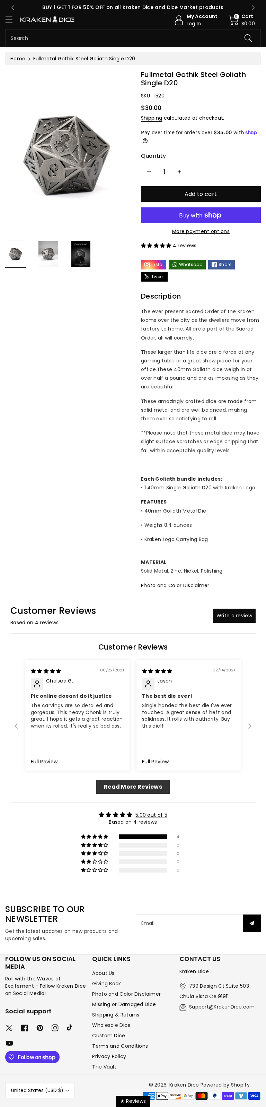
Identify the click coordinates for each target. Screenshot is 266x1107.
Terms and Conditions (120, 1045)
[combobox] (133, 38)
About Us (103, 973)
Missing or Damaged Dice (124, 1004)
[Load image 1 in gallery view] (15, 253)
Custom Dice (108, 1035)
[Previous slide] (12, 7)
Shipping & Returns (115, 1014)
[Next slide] (253, 7)
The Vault (104, 1066)
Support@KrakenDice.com (222, 1006)
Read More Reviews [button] (133, 787)
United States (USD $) (37, 1090)
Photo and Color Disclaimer (175, 585)
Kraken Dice (184, 1084)
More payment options (201, 231)
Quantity (153, 156)
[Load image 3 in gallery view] (81, 253)
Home (17, 58)
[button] (12, 19)
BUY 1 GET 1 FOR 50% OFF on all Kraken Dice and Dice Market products (132, 7)
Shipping (151, 117)
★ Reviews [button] (133, 1101)
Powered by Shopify (225, 1084)
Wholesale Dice (111, 1025)
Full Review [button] (44, 761)
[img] (46, 671)
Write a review (234, 615)
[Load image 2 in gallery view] (48, 253)
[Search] (248, 38)
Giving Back (106, 983)
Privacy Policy (109, 1056)
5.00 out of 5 (151, 815)
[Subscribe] (252, 923)
